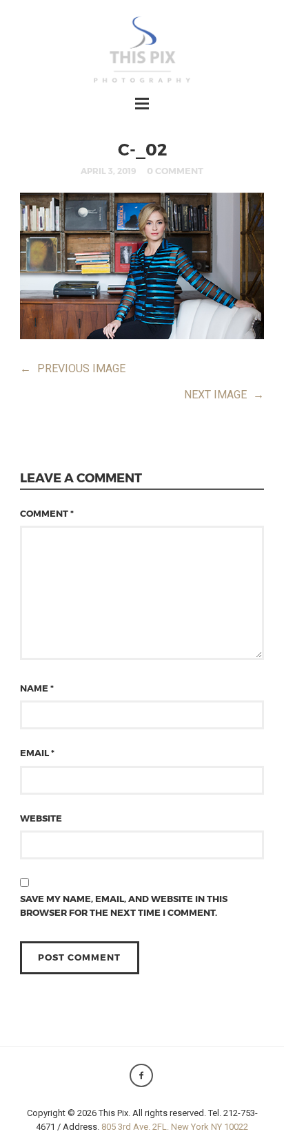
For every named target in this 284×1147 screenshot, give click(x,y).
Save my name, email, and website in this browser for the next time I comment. (123, 905)
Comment (47, 513)
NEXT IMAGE (224, 394)
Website (41, 818)
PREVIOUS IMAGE (73, 368)
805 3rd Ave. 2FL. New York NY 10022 (174, 1127)
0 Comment (175, 170)
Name (37, 688)
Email (37, 752)
